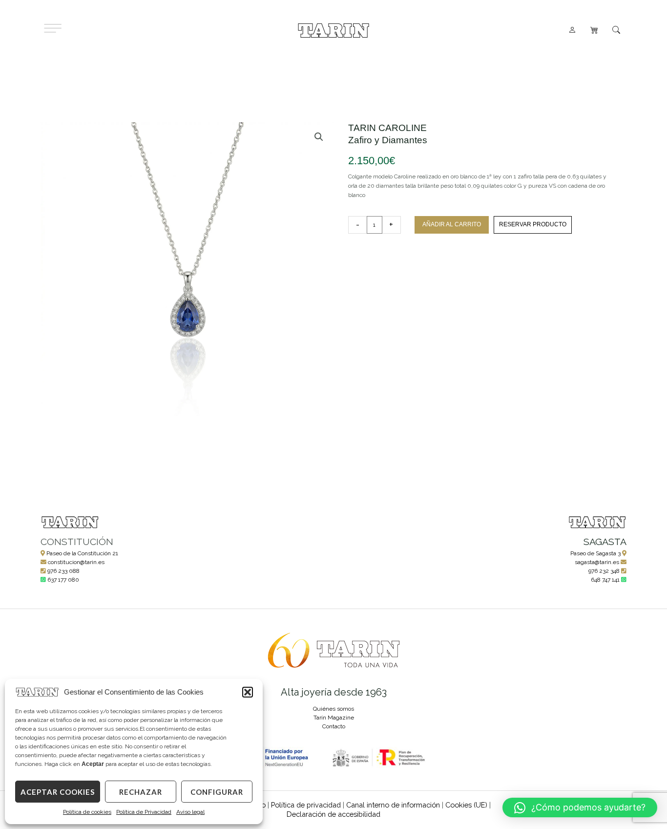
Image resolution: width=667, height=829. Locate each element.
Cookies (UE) (466, 805)
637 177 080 (63, 579)
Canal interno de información (393, 805)
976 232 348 (604, 570)
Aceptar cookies (58, 791)
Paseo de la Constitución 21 (82, 553)
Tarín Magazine (333, 717)
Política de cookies (87, 811)
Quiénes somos (333, 708)
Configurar (216, 791)
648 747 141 (605, 579)
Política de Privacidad (143, 811)
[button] (247, 692)
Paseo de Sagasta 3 (595, 553)
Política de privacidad (306, 805)
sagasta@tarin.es (597, 562)
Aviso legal (190, 811)
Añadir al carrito (451, 224)
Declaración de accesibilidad (333, 814)
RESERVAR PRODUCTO (532, 224)
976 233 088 (63, 570)
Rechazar (140, 791)
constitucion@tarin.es (76, 562)
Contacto (333, 726)
